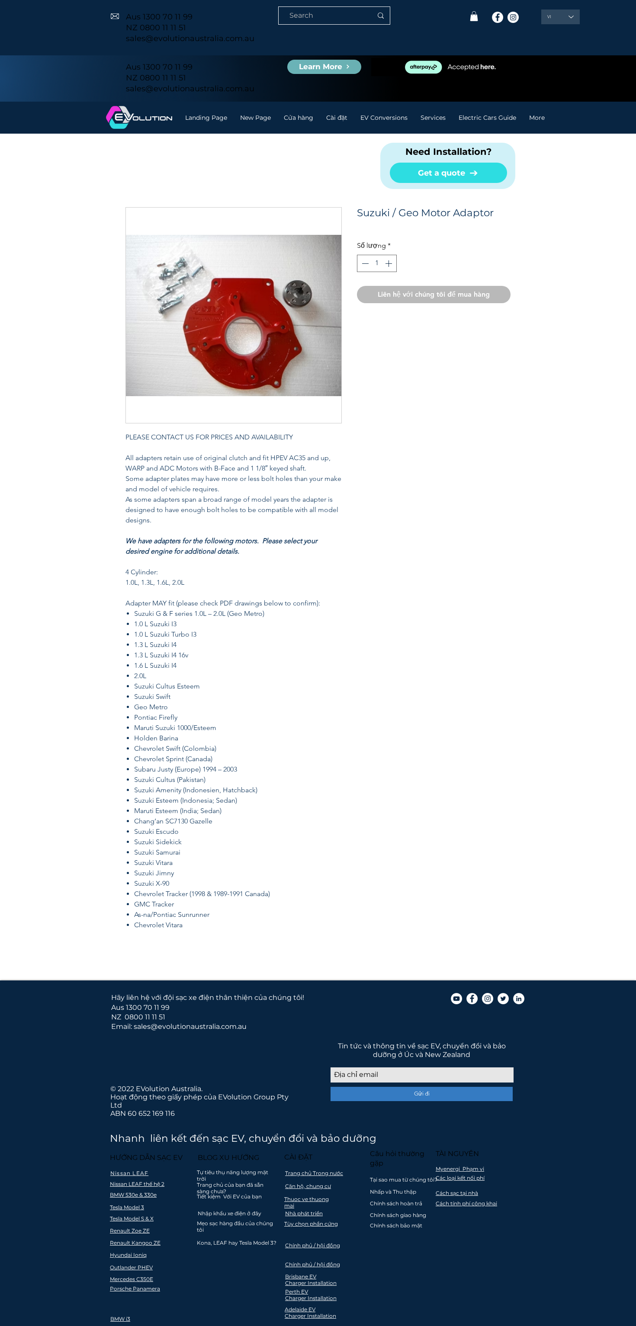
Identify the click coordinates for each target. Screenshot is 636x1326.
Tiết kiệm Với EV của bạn (229, 1196)
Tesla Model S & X (132, 1218)
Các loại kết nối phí (460, 1178)
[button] (474, 16)
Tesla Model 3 (127, 1207)
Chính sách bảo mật (396, 1225)
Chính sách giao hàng (398, 1215)
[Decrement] (364, 263)
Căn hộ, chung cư (308, 1186)
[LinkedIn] (518, 998)
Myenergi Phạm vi (460, 1169)
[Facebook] (497, 17)
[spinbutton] (376, 263)
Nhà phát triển (304, 1213)
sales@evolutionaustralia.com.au (190, 38)
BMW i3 (120, 1319)
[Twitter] (503, 998)
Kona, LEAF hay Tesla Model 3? (236, 1243)
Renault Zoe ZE (130, 1230)
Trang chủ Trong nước (314, 1173)
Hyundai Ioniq (128, 1255)
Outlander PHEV (131, 1267)
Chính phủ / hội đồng (312, 1245)
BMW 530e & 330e (133, 1194)
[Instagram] (513, 17)
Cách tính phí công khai (466, 1203)
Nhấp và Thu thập (393, 1191)
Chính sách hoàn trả (396, 1203)
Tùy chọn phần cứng (311, 1223)
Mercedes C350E (131, 1279)
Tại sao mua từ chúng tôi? (403, 1179)
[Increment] (389, 263)
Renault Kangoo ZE (135, 1243)
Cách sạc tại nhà (457, 1193)
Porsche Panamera (135, 1288)
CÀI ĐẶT (298, 1157)
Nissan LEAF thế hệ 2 (137, 1184)
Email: (121, 1026)
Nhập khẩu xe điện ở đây (229, 1213)
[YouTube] (456, 998)
